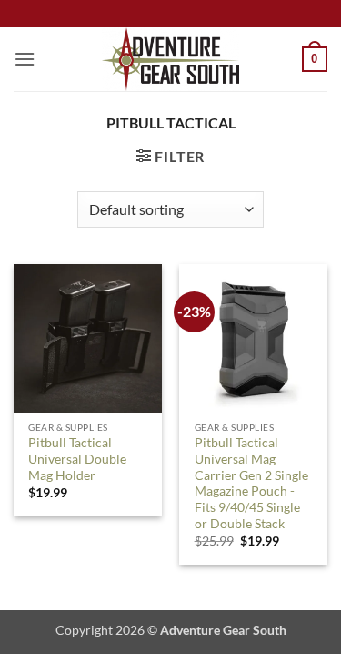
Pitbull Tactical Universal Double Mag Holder (77, 458)
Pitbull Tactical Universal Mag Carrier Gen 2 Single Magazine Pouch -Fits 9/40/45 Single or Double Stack (251, 482)
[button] (24, 58)
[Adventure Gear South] (170, 59)
